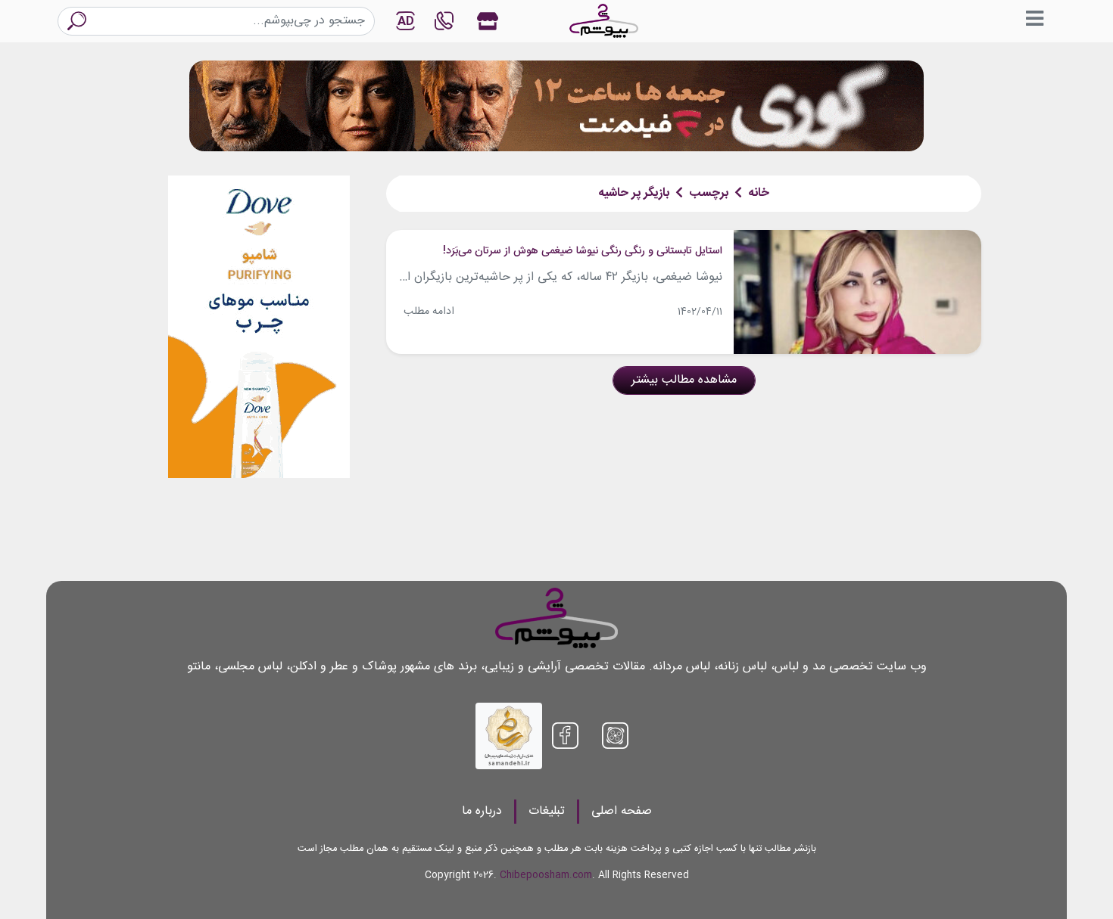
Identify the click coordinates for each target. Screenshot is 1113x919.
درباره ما (482, 811)
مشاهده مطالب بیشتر (684, 380)
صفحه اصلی (621, 811)
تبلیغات (546, 811)
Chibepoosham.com (546, 875)
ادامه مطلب (429, 312)
